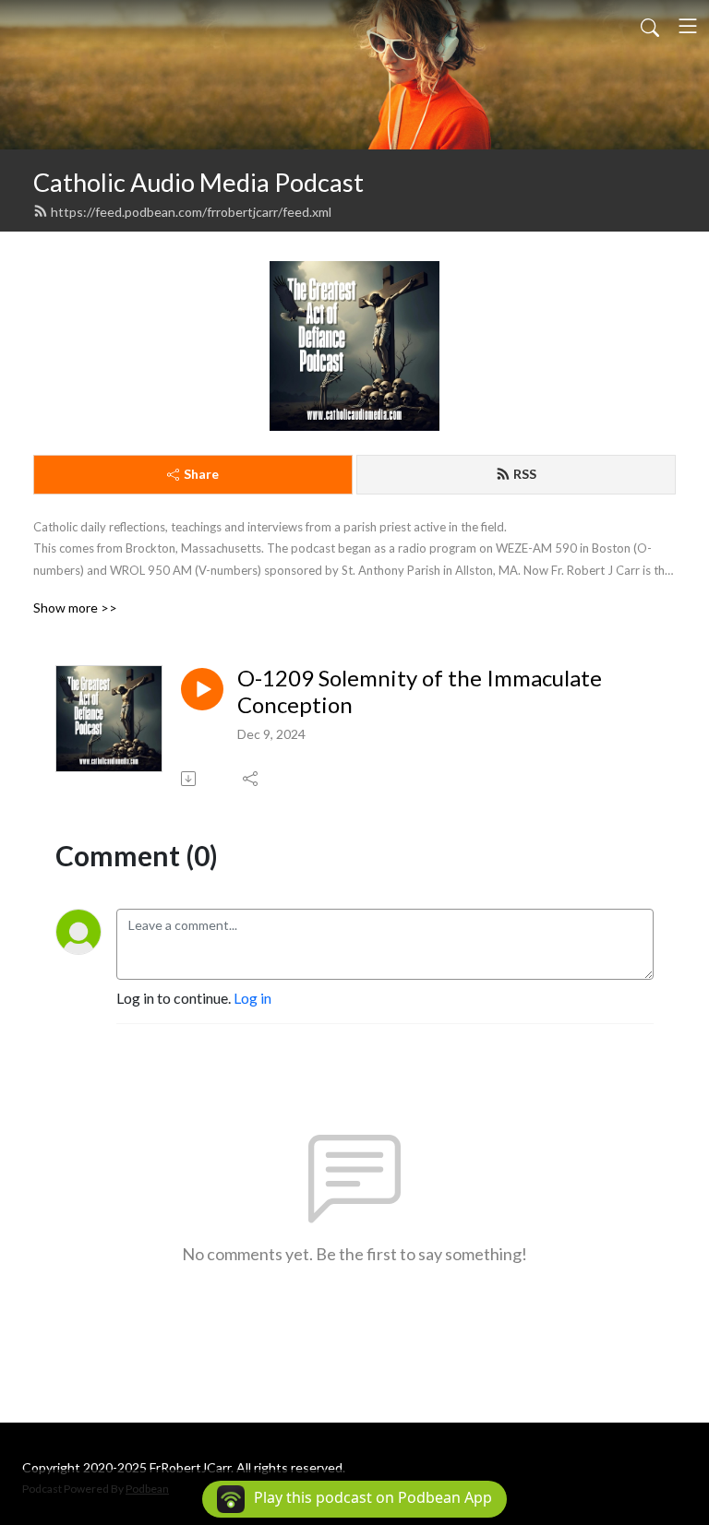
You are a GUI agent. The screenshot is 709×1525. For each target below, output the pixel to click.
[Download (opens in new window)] (189, 778)
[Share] (251, 778)
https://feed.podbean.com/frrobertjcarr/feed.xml (191, 212)
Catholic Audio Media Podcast (198, 182)
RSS (524, 474)
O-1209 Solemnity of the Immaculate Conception (419, 691)
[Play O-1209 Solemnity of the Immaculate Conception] (202, 689)
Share (201, 474)
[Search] (650, 25)
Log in (252, 998)
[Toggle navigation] (688, 25)
